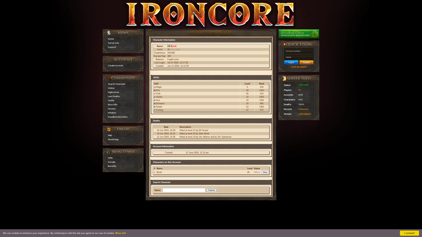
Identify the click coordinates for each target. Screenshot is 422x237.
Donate (111, 161)
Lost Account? (299, 66)
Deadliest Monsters (118, 116)
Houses (112, 108)
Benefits (112, 166)
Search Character (116, 83)
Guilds (111, 100)
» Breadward (304, 113)
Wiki (110, 135)
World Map (113, 139)
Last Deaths (114, 96)
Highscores (113, 92)
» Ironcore (303, 109)
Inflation (112, 112)
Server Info (113, 42)
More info (120, 233)
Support (112, 47)
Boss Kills (112, 104)
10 (299, 90)
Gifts (110, 157)
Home (111, 38)
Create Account (115, 65)
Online (111, 88)
